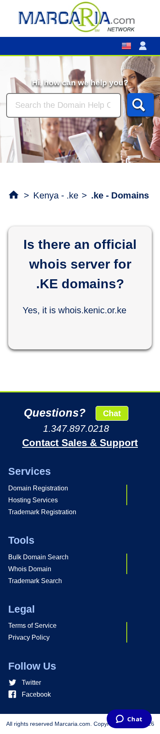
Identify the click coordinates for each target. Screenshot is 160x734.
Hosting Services (33, 500)
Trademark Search (35, 580)
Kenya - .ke (55, 195)
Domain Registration (38, 488)
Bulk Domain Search (38, 557)
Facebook (36, 694)
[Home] (80, 16)
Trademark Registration (42, 511)
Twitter (31, 682)
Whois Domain (29, 568)
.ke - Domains (120, 195)
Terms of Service (32, 625)
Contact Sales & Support (80, 442)
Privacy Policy (29, 637)
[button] (144, 46)
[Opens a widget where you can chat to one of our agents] (129, 719)
